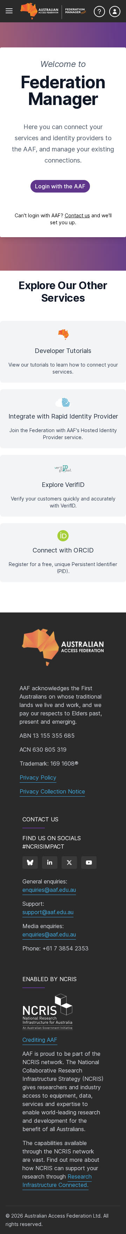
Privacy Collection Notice (52, 791)
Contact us (77, 215)
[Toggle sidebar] (9, 11)
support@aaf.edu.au (48, 912)
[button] (60, 186)
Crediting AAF (39, 1039)
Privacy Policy (38, 777)
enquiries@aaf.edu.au (49, 889)
